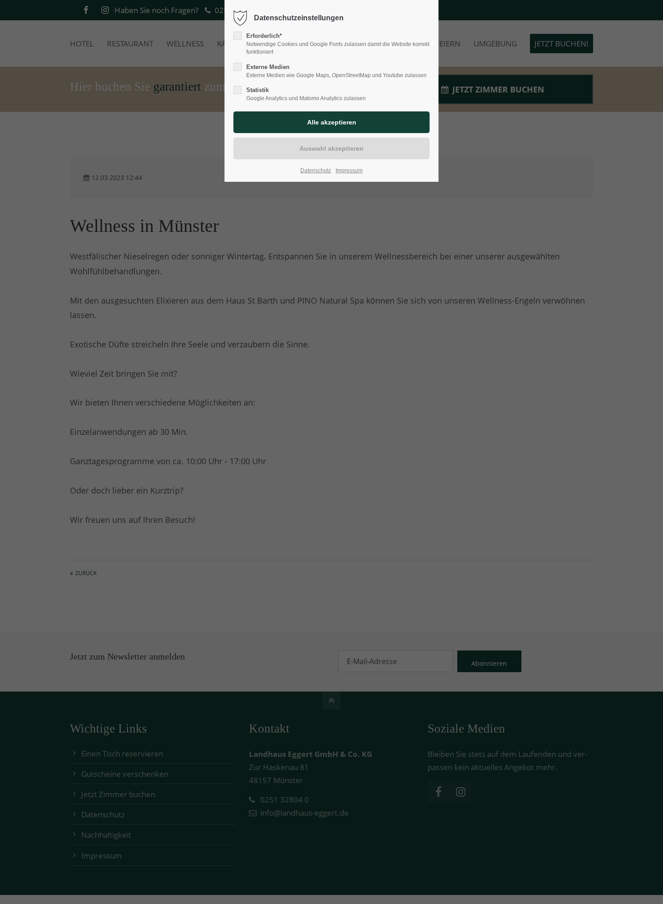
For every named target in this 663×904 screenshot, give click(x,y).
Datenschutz (315, 170)
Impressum (349, 170)
